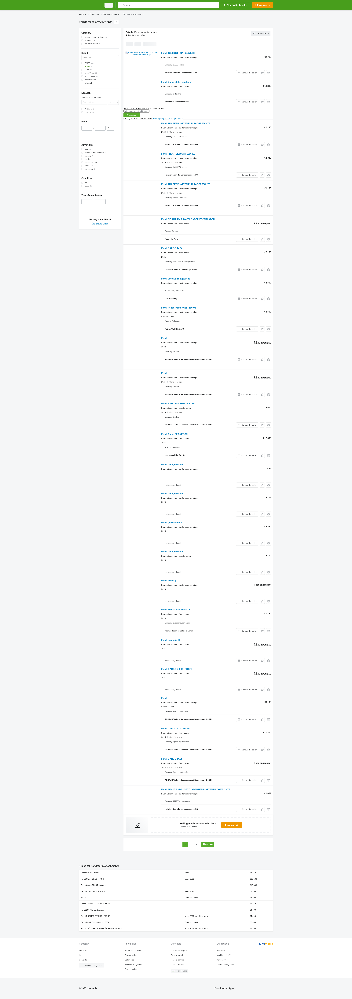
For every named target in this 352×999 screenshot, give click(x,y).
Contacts (83, 960)
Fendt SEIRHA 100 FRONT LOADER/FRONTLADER (188, 219)
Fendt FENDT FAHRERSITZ (175, 610)
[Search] (121, 5)
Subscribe (131, 115)
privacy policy (158, 118)
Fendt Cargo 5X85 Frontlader (176, 82)
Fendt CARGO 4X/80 (171, 248)
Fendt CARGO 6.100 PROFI (175, 728)
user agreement (176, 118)
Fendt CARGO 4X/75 (171, 759)
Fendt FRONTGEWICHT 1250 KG (178, 154)
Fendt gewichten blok (172, 522)
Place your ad (231, 825)
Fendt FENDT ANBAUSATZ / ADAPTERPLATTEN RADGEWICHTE (195, 789)
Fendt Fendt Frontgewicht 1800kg (178, 308)
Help (81, 955)
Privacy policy (131, 955)
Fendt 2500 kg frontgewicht (175, 279)
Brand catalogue (132, 969)
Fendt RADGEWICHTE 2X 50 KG (178, 403)
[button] (262, 72)
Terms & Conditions (133, 950)
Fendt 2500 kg (168, 580)
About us (83, 950)
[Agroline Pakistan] (90, 5)
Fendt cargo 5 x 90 (171, 640)
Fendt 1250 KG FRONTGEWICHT (178, 53)
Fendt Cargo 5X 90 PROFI (174, 434)
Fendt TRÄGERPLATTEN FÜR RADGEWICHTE (185, 123)
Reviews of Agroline (133, 964)
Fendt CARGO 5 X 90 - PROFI (176, 669)
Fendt (164, 338)
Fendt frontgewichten (172, 464)
